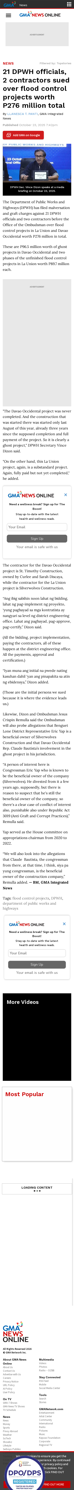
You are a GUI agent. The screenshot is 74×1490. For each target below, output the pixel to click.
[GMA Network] (9, 4)
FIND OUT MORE (54, 1484)
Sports (6, 1427)
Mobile (42, 1384)
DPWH (56, 898)
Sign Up (37, 538)
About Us (8, 1367)
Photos (43, 1367)
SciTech (7, 1438)
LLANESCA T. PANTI (22, 114)
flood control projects (30, 898)
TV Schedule (9, 1410)
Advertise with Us (12, 1374)
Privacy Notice (10, 1381)
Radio (42, 1427)
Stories (42, 1402)
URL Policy (9, 1385)
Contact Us (9, 1370)
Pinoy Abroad (10, 1431)
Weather (7, 1435)
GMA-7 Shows (10, 1403)
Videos (42, 1363)
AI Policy (7, 1388)
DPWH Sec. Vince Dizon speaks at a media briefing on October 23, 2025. (37, 189)
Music (42, 1434)
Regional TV (45, 1445)
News (23, 5)
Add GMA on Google (24, 135)
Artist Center (45, 1416)
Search (42, 1398)
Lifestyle (7, 1445)
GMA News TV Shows (14, 1406)
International (46, 1423)
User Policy (9, 1392)
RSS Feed (44, 1381)
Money (6, 1424)
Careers (7, 1378)
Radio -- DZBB (46, 1370)
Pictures (43, 1430)
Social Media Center (49, 1388)
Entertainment (46, 1412)
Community (45, 1420)
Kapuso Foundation (49, 1437)
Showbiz (7, 1442)
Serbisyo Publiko (12, 1449)
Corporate (44, 1441)
